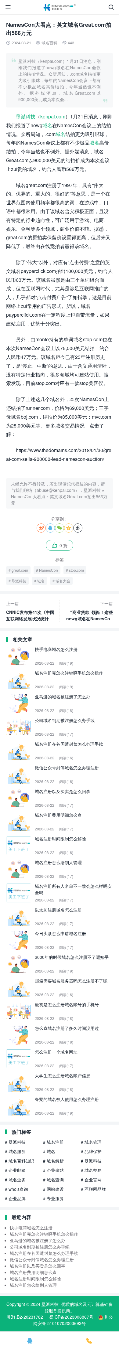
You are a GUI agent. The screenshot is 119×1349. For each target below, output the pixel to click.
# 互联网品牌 (93, 1189)
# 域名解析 (53, 1161)
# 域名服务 (15, 1151)
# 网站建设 (53, 1189)
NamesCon (48, 570)
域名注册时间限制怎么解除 (35, 1279)
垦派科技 (25, 116)
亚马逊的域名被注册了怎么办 (37, 1240)
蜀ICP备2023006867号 (71, 1317)
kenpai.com (52, 116)
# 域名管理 (91, 1142)
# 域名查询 (53, 1179)
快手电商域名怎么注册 (31, 1228)
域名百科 (49, 43)
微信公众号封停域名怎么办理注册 (42, 1259)
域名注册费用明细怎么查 (33, 1272)
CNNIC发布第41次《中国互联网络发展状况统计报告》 (30, 611)
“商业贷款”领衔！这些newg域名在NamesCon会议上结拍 (89, 611)
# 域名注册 (53, 1142)
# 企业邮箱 (15, 1170)
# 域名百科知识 (19, 1161)
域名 (47, 125)
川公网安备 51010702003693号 (73, 1320)
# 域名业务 (15, 1179)
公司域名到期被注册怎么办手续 (40, 1247)
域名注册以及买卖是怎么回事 (37, 1266)
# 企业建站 (53, 1170)
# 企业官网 (91, 1179)
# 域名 (49, 1151)
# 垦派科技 (15, 1142)
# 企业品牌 (15, 1198)
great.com (20, 570)
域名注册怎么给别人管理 (33, 1285)
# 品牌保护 (91, 1151)
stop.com (76, 570)
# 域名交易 (91, 1170)
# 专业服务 (53, 1198)
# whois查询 (16, 1189)
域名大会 (63, 580)
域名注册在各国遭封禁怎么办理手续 (44, 1253)
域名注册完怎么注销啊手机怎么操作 (44, 1234)
